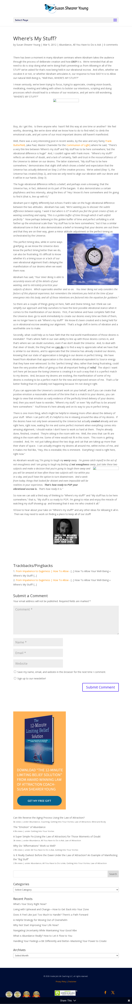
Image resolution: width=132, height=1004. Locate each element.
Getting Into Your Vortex (62, 821)
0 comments (111, 44)
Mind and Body (99, 821)
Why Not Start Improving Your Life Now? (36, 925)
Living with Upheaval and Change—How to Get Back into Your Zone (51, 909)
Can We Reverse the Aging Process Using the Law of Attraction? (49, 817)
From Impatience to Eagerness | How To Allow (42, 571)
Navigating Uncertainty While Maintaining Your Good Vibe (45, 930)
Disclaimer (72, 981)
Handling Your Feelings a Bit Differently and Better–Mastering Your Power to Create (60, 941)
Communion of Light (78, 145)
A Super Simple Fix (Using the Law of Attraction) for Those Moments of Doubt (57, 836)
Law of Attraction (83, 821)
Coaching (45, 821)
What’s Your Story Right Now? (29, 904)
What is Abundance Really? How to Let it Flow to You (42, 935)
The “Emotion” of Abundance (29, 827)
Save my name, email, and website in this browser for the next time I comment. (61, 672)
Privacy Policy (61, 981)
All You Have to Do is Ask (87, 44)
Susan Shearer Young (28, 44)
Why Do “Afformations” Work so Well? (34, 845)
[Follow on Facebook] (105, 992)
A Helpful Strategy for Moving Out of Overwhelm (40, 920)
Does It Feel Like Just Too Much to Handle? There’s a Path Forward (50, 914)
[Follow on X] (113, 992)
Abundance (65, 44)
